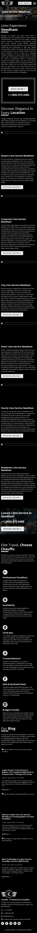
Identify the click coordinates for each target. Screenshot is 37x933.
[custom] (19, 923)
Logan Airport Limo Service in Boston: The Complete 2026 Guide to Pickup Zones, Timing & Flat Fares (18, 772)
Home (4, 16)
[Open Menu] (34, 3)
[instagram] (10, 923)
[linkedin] (15, 923)
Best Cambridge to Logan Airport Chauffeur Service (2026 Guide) (17, 860)
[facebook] (2, 923)
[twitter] (6, 923)
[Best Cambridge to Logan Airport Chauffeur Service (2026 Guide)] (18, 847)
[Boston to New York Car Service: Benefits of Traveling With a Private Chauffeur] (18, 802)
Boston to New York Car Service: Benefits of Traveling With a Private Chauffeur (18, 817)
